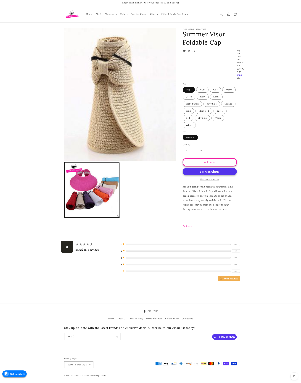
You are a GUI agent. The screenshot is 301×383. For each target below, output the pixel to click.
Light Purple (192, 103)
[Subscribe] (117, 336)
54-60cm (190, 137)
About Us (122, 318)
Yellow (189, 124)
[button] (110, 14)
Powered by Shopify (98, 376)
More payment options (209, 179)
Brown (229, 89)
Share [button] (189, 226)
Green (189, 96)
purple (220, 110)
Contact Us (187, 318)
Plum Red (204, 110)
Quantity (186, 144)
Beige (189, 89)
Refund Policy (172, 318)
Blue (215, 89)
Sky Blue (202, 117)
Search (111, 318)
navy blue (212, 103)
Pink (188, 110)
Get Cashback (17, 374)
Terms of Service (154, 318)
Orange (228, 103)
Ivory (202, 96)
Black (202, 89)
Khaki (216, 96)
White (218, 117)
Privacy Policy (136, 318)
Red (188, 117)
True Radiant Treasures (80, 376)
